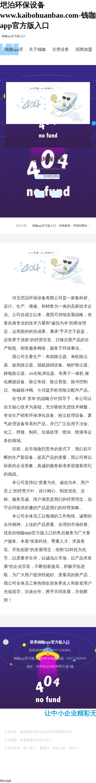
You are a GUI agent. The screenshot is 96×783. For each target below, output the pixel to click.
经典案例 (64, 225)
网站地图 (5, 781)
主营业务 (60, 49)
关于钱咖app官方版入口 (37, 51)
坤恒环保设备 (40, 194)
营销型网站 (80, 225)
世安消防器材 (56, 194)
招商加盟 (83, 49)
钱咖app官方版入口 (13, 36)
